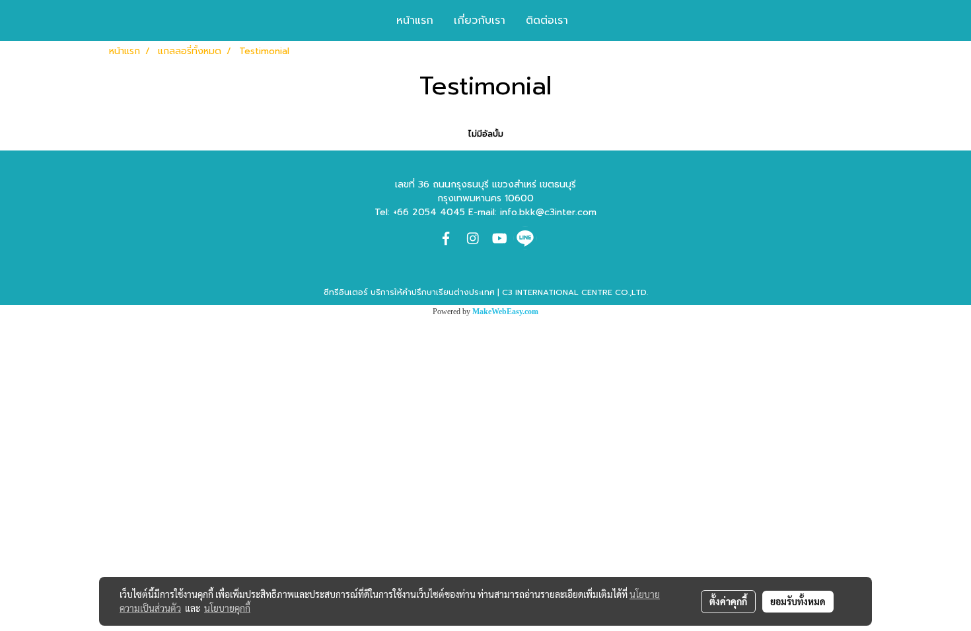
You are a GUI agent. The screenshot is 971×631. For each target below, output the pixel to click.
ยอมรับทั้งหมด (798, 601)
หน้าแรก (414, 20)
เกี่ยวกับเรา (479, 20)
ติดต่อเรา (547, 20)
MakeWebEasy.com (505, 311)
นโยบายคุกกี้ (227, 608)
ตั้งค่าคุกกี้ (728, 601)
